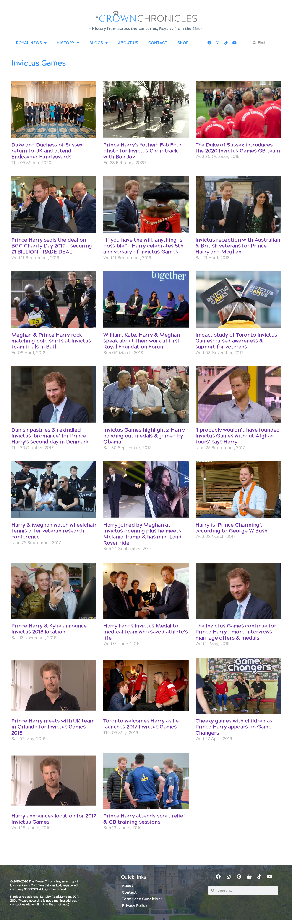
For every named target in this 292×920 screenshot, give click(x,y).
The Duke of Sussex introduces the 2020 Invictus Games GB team (238, 147)
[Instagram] (217, 42)
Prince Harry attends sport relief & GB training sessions (144, 818)
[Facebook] (209, 42)
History (66, 42)
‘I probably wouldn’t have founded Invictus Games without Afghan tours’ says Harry (238, 436)
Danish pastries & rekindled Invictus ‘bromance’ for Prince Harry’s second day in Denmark (50, 436)
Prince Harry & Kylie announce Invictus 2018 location (49, 628)
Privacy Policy (134, 905)
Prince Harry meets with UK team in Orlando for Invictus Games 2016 (52, 727)
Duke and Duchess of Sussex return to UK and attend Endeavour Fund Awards (47, 151)
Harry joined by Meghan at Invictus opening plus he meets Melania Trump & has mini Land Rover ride (142, 534)
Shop (183, 42)
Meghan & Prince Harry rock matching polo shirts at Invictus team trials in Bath (51, 341)
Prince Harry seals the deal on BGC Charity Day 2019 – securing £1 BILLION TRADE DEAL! (51, 246)
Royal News (29, 42)
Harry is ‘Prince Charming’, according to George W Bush (232, 528)
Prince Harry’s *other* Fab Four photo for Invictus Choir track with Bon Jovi (142, 151)
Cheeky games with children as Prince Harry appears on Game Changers (234, 727)
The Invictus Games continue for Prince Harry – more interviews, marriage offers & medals (236, 632)
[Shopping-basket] (249, 876)
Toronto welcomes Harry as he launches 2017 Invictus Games (141, 723)
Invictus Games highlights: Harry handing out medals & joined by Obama (144, 436)
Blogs (96, 42)
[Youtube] (234, 42)
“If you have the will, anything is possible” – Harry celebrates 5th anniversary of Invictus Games (143, 246)
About (127, 885)
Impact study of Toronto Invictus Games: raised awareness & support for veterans (236, 341)
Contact (157, 42)
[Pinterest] (238, 876)
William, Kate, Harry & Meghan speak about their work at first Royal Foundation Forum (141, 341)
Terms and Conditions (142, 899)
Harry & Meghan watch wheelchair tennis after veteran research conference (53, 531)
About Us (128, 42)
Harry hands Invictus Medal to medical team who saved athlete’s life (145, 632)
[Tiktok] (226, 42)
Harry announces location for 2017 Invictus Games (53, 818)
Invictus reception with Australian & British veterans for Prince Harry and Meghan (238, 246)
